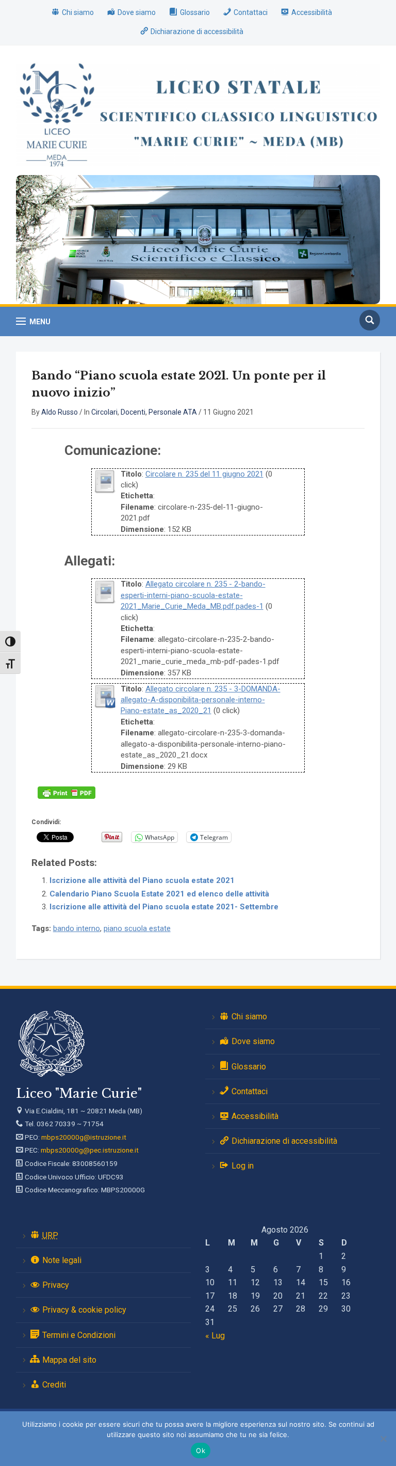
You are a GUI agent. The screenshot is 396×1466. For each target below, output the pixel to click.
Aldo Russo (59, 412)
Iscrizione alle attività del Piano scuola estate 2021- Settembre (164, 906)
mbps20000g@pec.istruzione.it (90, 1150)
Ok (200, 1450)
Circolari (104, 412)
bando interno (76, 928)
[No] (383, 1438)
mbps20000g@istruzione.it (83, 1137)
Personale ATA (172, 412)
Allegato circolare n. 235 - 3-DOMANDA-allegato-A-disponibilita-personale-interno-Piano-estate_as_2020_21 (200, 700)
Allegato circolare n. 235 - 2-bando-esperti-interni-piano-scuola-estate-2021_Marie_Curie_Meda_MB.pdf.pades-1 (193, 595)
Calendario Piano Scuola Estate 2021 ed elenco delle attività (159, 893)
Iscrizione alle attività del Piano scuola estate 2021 (142, 880)
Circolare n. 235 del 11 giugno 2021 (204, 474)
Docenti (133, 412)
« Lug (215, 1336)
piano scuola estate (137, 928)
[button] (33, 321)
